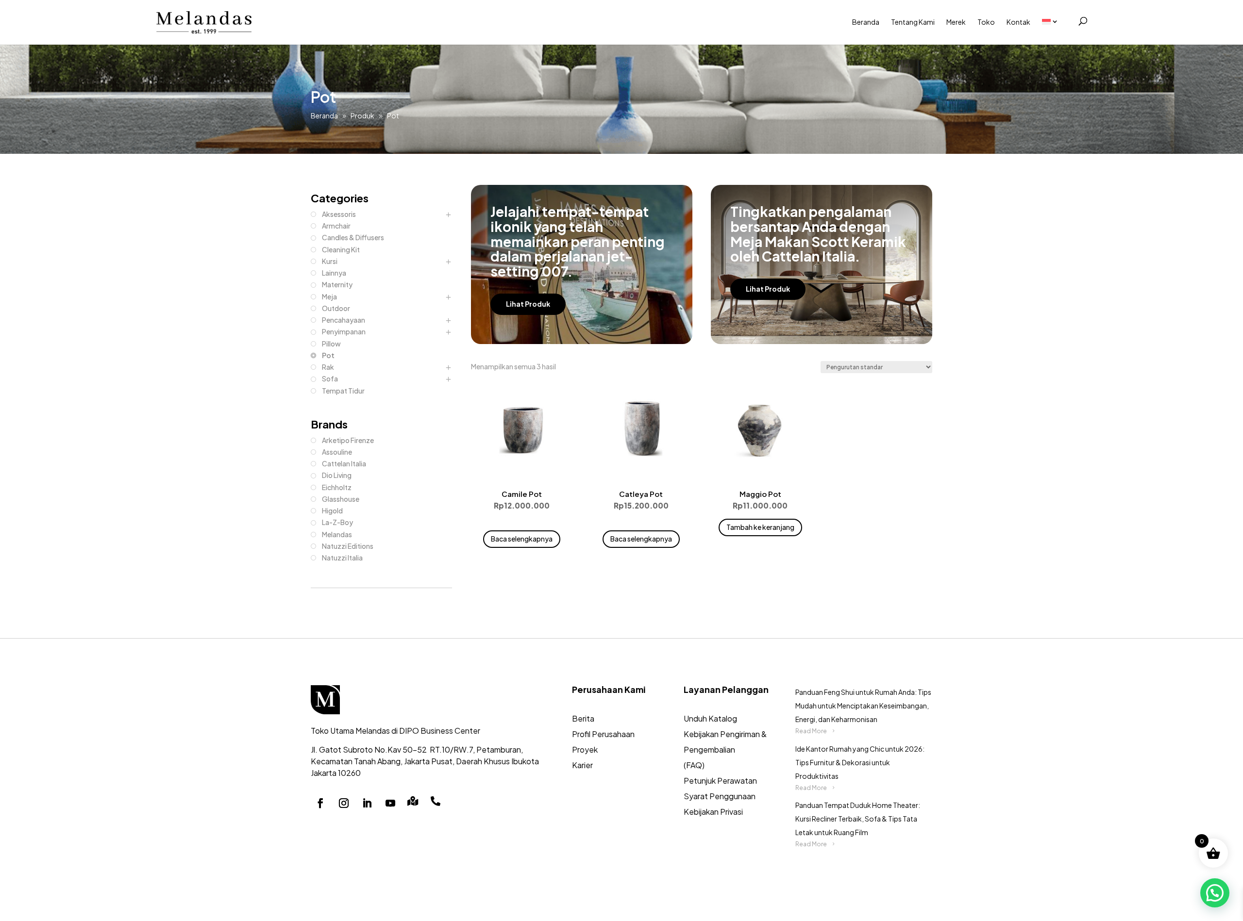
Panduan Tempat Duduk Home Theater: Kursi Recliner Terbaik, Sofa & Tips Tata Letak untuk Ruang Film (857, 819)
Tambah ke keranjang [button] (760, 527)
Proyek (585, 749)
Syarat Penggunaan (720, 796)
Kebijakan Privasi (713, 811)
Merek (956, 21)
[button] (1214, 892)
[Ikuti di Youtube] (390, 803)
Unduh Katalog (710, 718)
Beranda (865, 21)
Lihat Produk (528, 303)
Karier (582, 765)
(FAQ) (694, 765)
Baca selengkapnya (522, 538)
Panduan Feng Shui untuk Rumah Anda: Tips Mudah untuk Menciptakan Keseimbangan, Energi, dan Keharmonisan (863, 706)
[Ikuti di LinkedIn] (367, 803)
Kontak (1018, 21)
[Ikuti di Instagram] (343, 803)
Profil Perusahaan (603, 734)
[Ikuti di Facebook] (320, 803)
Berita (583, 718)
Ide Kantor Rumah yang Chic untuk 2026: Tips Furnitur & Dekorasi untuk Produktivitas (859, 762)
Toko (986, 21)
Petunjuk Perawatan (720, 780)
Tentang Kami (913, 21)
